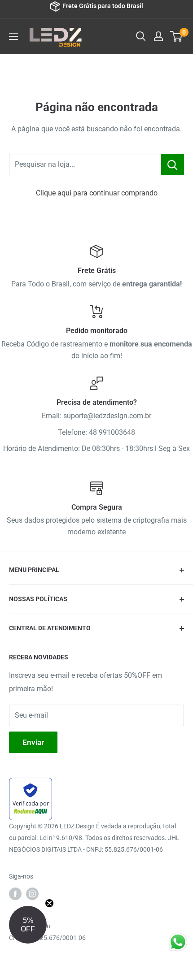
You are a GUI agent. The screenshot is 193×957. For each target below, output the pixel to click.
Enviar (33, 742)
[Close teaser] (49, 903)
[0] (176, 36)
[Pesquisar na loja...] (172, 164)
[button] (28, 925)
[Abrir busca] (141, 36)
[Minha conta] (158, 36)
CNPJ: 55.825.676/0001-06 (47, 937)
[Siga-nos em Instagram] (32, 894)
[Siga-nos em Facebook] (15, 894)
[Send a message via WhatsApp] (178, 942)
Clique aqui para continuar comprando (97, 193)
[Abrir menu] (13, 36)
